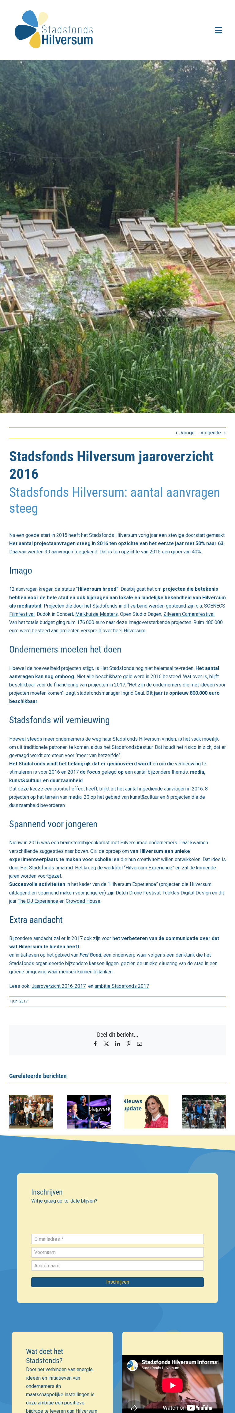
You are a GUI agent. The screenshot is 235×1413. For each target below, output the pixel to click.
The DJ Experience (38, 901)
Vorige (188, 433)
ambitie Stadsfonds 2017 (122, 986)
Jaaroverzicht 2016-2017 (59, 986)
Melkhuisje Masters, (97, 614)
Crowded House (83, 901)
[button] (13, 1111)
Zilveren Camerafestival (188, 614)
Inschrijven (117, 1282)
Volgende (210, 433)
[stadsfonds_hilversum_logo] (55, 6)
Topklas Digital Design (186, 893)
